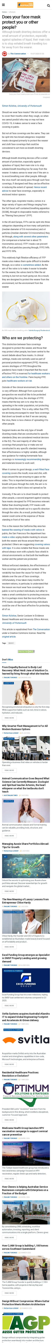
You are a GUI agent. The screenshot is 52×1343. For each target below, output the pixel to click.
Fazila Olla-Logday (11, 733)
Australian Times (11, 795)
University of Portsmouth (29, 106)
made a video (8, 537)
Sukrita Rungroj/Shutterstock (39, 330)
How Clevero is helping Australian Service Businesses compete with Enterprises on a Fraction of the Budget (25, 1190)
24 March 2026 (25, 1252)
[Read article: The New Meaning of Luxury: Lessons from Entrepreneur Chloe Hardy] (26, 922)
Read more (11, 717)
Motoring (9, 739)
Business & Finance (13, 912)
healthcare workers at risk (19, 380)
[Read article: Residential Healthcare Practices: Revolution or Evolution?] (26, 1095)
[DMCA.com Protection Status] (26, 651)
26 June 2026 (24, 965)
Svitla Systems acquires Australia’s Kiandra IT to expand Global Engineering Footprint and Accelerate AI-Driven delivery (26, 1017)
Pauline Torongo (10, 677)
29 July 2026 (25, 733)
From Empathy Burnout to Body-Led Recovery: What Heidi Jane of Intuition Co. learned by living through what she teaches (25, 670)
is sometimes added (31, 265)
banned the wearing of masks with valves (22, 529)
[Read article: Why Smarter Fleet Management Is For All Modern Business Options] (26, 748)
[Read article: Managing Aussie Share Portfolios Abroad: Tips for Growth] (26, 866)
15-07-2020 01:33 (37, 54)
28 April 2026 (25, 1138)
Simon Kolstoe (9, 106)
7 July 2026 (24, 795)
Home (4, 12)
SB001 (11, 643)
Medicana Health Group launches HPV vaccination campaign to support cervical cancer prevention (25, 1131)
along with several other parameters (30, 236)
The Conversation (18, 54)
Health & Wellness (13, 1144)
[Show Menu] (3, 5)
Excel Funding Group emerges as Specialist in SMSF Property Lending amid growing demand (26, 958)
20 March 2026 (26, 1308)
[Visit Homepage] (25, 5)
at (5, 857)
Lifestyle (12, 12)
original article (9, 636)
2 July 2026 (25, 851)
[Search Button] (48, 5)
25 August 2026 (25, 677)
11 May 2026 (24, 1024)
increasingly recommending (28, 459)
